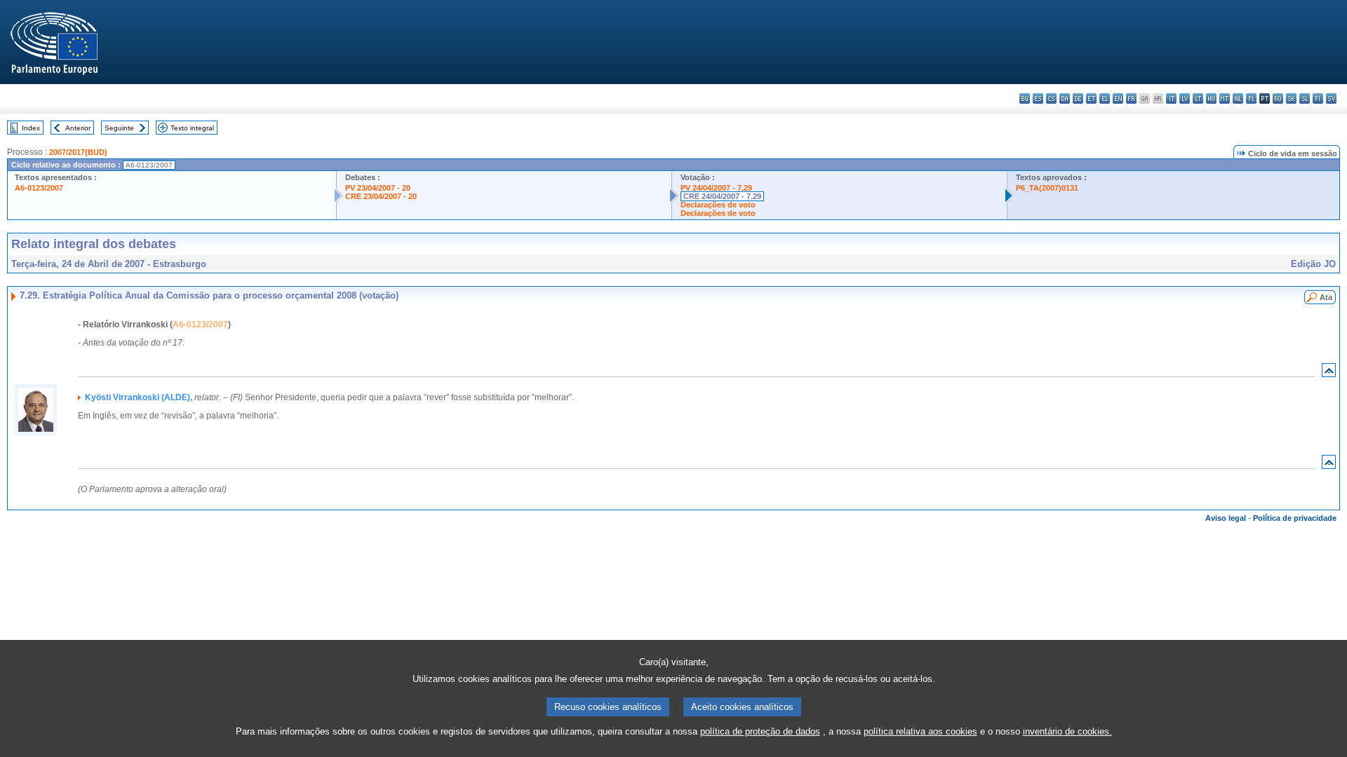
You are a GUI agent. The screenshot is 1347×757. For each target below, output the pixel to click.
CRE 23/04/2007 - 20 (381, 196)
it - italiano (1171, 98)
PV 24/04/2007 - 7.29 (716, 188)
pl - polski (1251, 98)
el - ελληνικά (1104, 98)
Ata (1326, 297)
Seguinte (119, 128)
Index (31, 128)
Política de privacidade (1294, 518)
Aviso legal (1225, 518)
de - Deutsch (1078, 98)
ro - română (1278, 98)
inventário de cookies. (1067, 731)
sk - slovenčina (1291, 98)
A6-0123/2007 (39, 188)
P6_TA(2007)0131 (1047, 188)
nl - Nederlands (1238, 98)
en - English (1118, 98)
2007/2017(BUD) (78, 152)
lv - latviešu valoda (1184, 98)
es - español (1038, 98)
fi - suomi (1318, 98)
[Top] (1328, 373)
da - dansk (1064, 98)
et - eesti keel (1091, 98)
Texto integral (192, 128)
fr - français (1131, 98)
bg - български (1024, 98)
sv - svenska (1331, 98)
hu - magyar (1211, 98)
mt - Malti (1224, 98)
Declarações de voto (718, 204)
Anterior (78, 128)
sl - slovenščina (1304, 98)
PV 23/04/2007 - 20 (377, 188)
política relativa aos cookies (920, 731)
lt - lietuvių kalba (1198, 98)
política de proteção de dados (760, 731)
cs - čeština (1051, 98)
